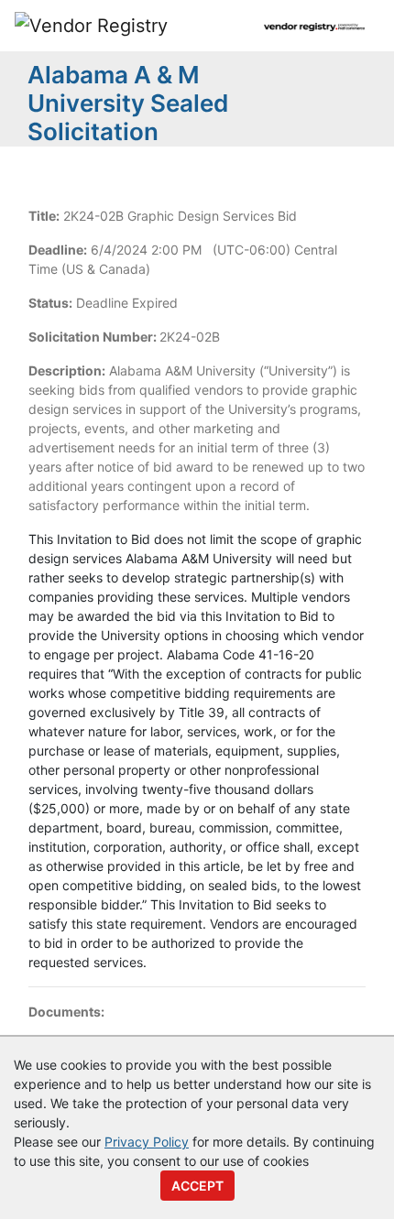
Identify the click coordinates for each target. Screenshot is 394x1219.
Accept (197, 1185)
